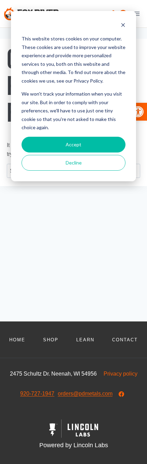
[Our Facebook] (121, 394)
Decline (74, 163)
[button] (138, 112)
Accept (73, 144)
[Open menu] (136, 13)
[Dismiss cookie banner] (123, 26)
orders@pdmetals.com (85, 393)
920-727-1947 (37, 393)
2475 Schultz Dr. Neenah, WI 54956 (53, 374)
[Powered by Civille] (73, 434)
